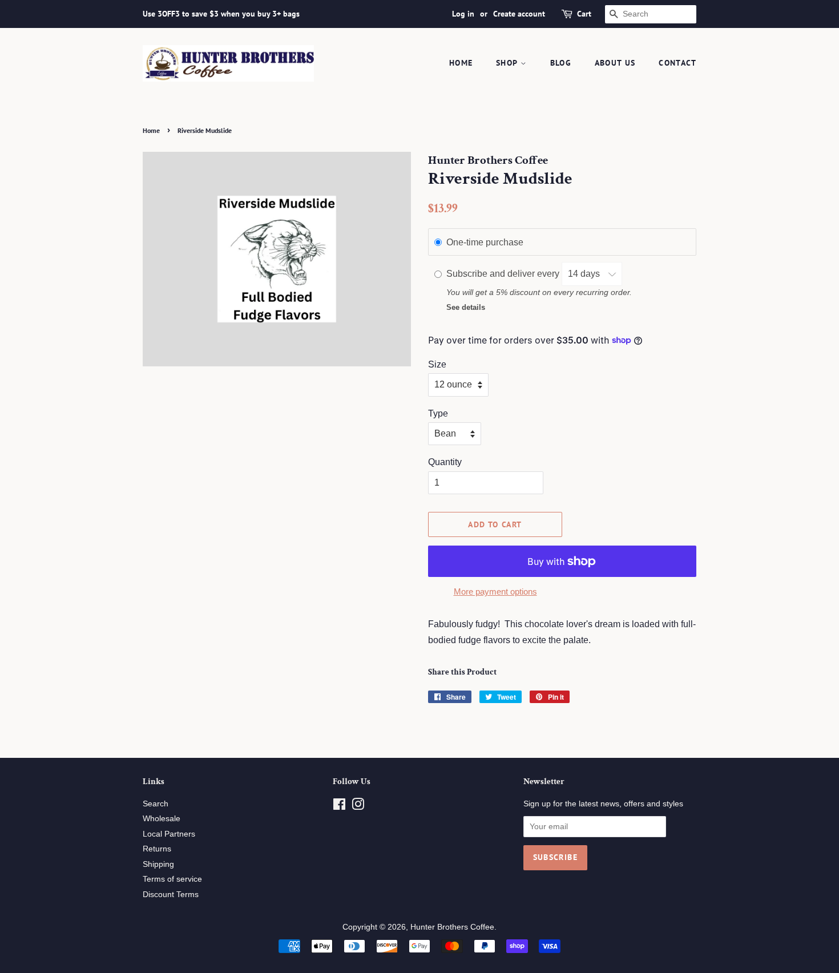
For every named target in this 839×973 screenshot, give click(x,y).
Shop (508, 63)
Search (155, 804)
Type (438, 413)
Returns (157, 849)
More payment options (495, 591)
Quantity (445, 462)
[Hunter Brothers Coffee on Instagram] (358, 806)
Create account (519, 14)
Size (437, 364)
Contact (677, 63)
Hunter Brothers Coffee (452, 927)
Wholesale (161, 818)
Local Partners (169, 834)
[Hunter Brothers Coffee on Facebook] (339, 806)
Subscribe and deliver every (504, 273)
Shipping (158, 864)
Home (461, 63)
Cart (584, 14)
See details (465, 307)
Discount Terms (171, 894)
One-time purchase (484, 242)
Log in (463, 14)
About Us (615, 63)
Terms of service (172, 879)
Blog (561, 63)
